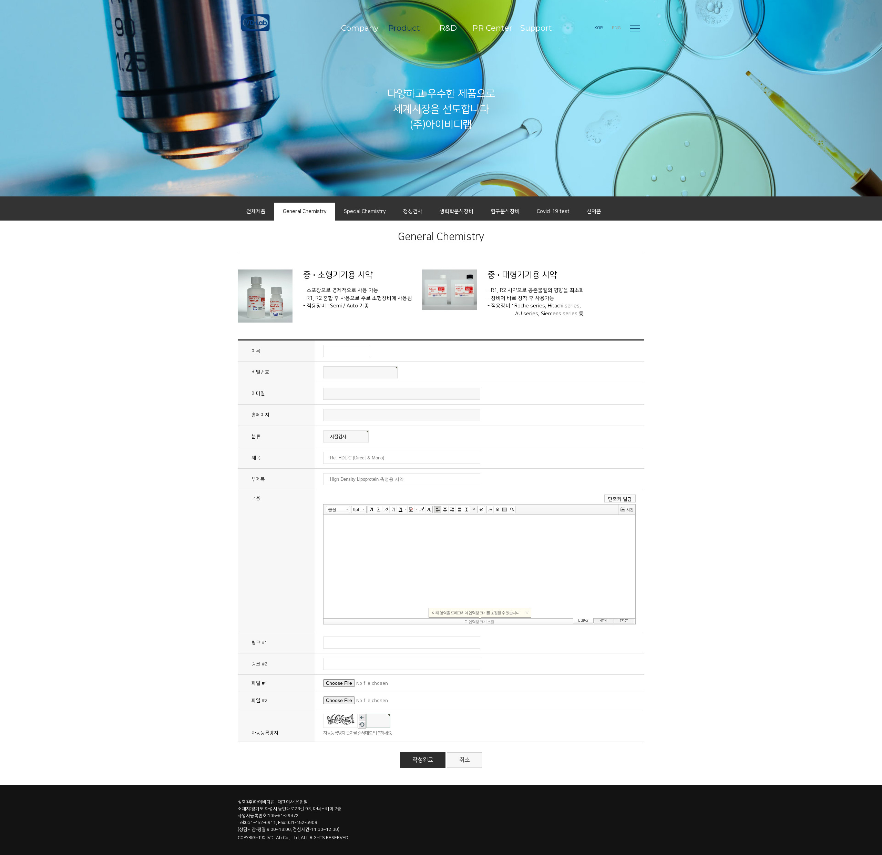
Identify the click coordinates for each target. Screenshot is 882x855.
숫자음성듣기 (362, 718)
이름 (256, 351)
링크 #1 (259, 642)
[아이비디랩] (280, 22)
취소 (464, 760)
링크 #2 (259, 664)
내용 (256, 498)
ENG (616, 28)
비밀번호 (260, 372)
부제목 (258, 479)
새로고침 (362, 725)
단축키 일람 (620, 499)
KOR (598, 28)
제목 (256, 458)
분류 (256, 436)
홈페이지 (260, 415)
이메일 (258, 393)
